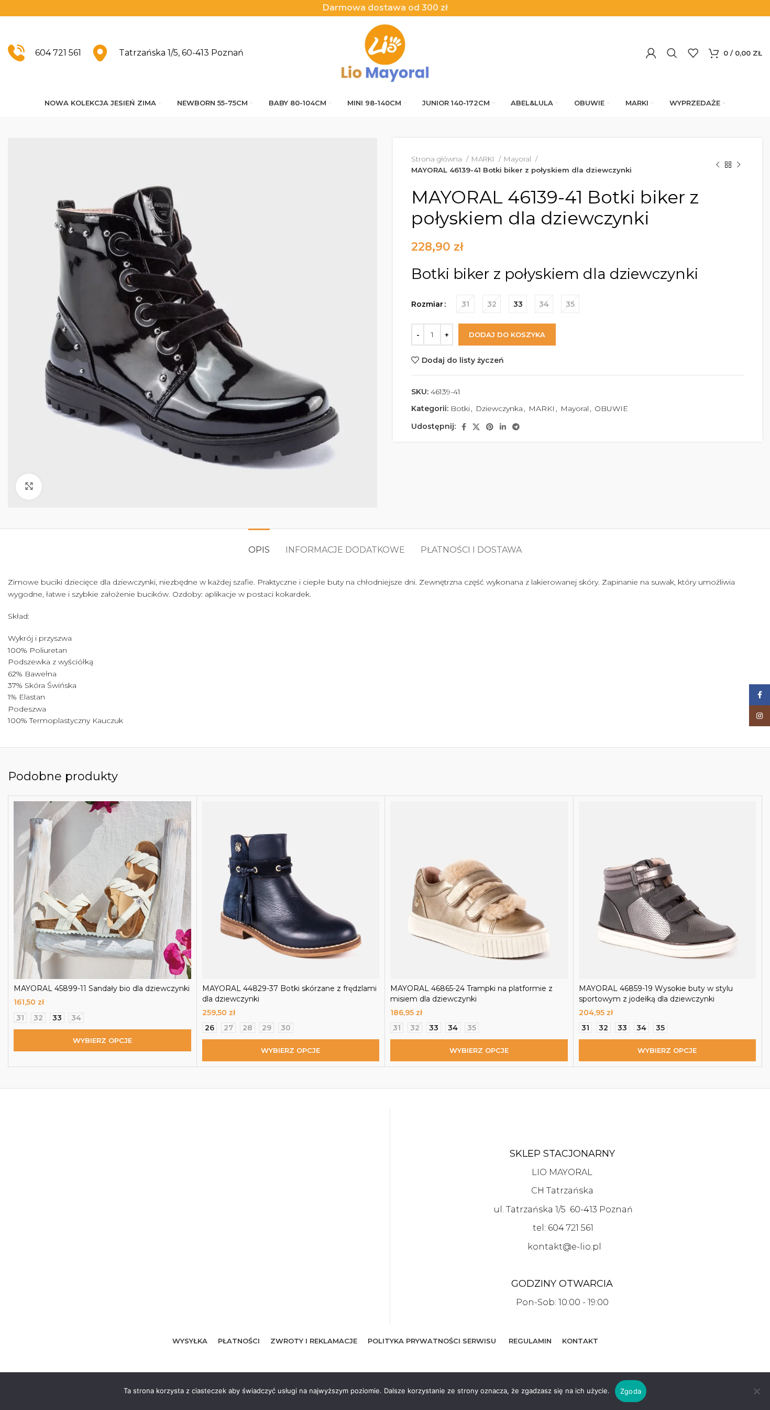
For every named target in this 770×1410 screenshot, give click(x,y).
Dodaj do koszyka (507, 334)
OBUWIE (611, 408)
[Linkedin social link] (503, 427)
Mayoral (518, 159)
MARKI (483, 159)
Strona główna (437, 159)
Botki (460, 408)
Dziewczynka (499, 408)
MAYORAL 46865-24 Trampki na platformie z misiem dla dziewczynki (471, 994)
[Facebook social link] (463, 427)
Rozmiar (427, 304)
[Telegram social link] (516, 427)
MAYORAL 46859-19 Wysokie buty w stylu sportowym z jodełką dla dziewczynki (656, 994)
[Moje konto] (651, 52)
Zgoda (630, 1391)
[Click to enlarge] (29, 486)
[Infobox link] (44, 53)
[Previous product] (717, 164)
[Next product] (738, 164)
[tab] (259, 545)
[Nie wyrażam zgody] (757, 1397)
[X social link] (476, 427)
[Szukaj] (672, 52)
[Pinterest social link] (490, 427)
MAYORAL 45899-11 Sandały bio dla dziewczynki (102, 988)
